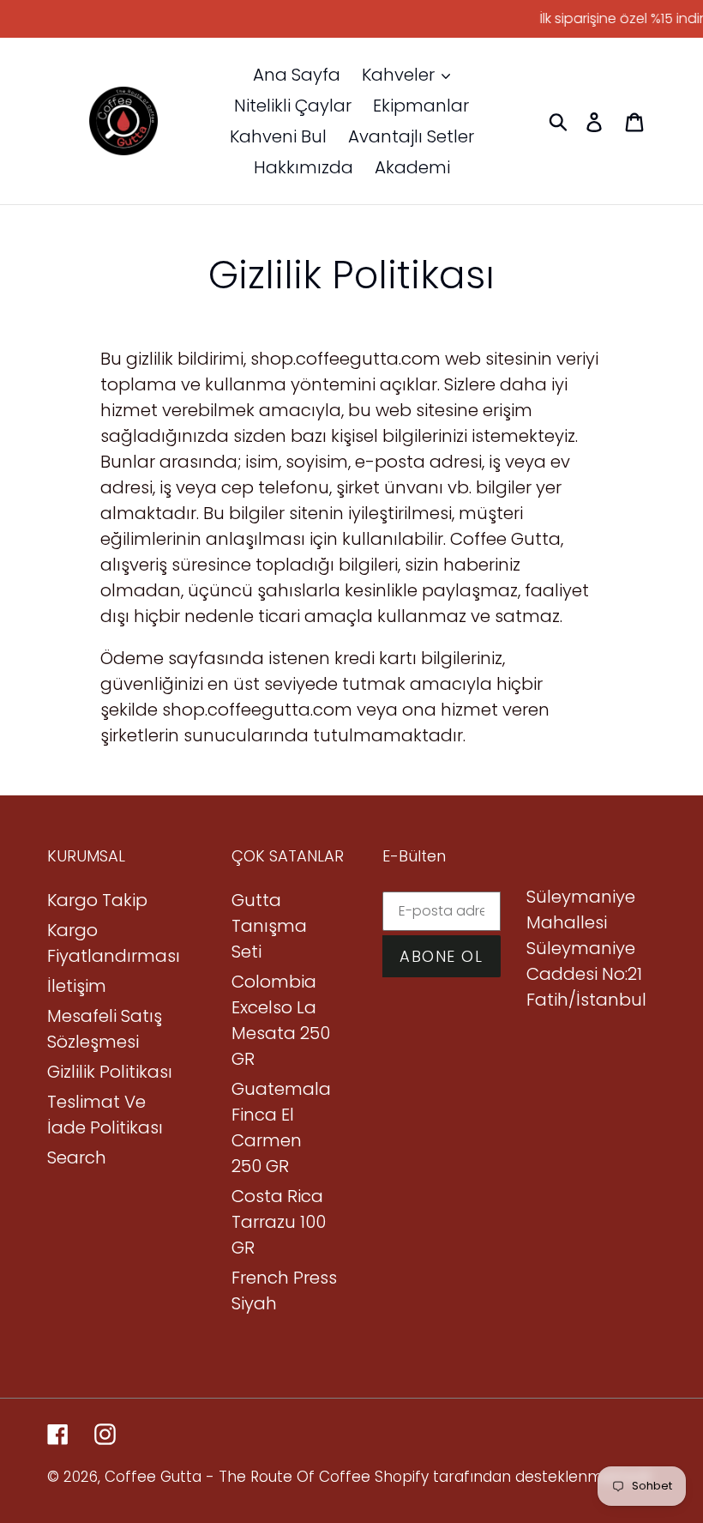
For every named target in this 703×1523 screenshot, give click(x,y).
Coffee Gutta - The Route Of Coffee (237, 1476)
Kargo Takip (97, 900)
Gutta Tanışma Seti (269, 926)
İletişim (76, 986)
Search (76, 1157)
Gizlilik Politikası (109, 1072)
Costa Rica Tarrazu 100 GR (278, 1222)
